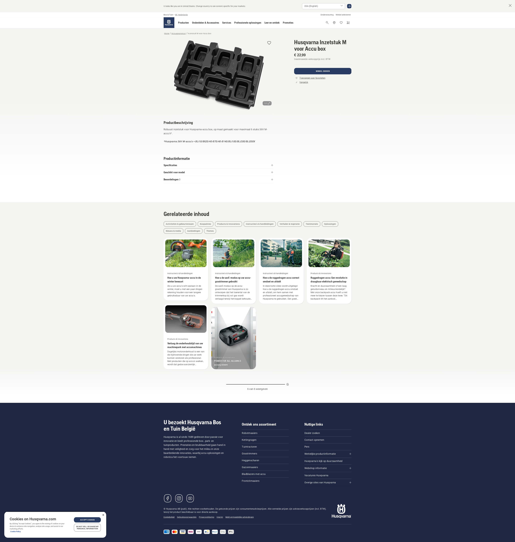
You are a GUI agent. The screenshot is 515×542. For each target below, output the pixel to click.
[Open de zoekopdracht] (327, 22)
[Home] (169, 22)
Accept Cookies (87, 520)
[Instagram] (179, 498)
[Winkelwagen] (348, 22)
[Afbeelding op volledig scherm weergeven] (218, 76)
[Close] (103, 515)
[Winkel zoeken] (334, 22)
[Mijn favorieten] (341, 22)
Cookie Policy (15, 531)
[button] (183, 22)
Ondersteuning (327, 15)
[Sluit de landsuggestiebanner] (510, 5)
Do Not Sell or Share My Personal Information (87, 528)
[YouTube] (190, 498)
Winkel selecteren (343, 15)
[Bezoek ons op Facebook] (168, 498)
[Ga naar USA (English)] (349, 6)
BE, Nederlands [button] (181, 15)
